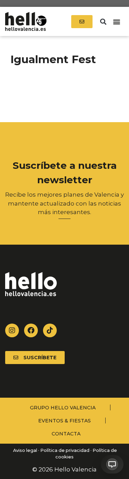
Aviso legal (24, 450)
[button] (103, 21)
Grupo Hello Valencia (63, 408)
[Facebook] (31, 330)
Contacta (66, 434)
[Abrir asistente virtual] (112, 464)
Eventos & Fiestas (64, 421)
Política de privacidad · (66, 450)
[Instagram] (12, 330)
